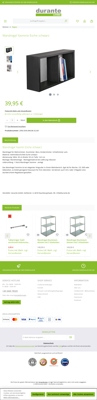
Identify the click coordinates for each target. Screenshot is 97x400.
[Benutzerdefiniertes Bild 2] (53, 362)
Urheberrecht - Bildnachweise (84, 291)
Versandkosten (43, 382)
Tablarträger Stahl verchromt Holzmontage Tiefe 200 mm (19, 241)
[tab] (10, 140)
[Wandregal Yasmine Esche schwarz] (54, 71)
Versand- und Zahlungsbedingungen (50, 291)
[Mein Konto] (85, 21)
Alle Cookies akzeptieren (83, 394)
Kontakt (40, 288)
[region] (48, 71)
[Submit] (70, 337)
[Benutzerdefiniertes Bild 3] (65, 362)
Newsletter (78, 285)
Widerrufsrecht (42, 294)
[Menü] (5, 21)
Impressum (78, 297)
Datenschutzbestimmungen (25, 346)
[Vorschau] (38, 235)
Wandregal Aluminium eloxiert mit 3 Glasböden (48, 241)
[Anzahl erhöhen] (17, 120)
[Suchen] (66, 21)
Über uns (77, 288)
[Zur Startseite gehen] (48, 12)
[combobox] (38, 21)
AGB (38, 297)
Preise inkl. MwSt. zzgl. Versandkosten (18, 111)
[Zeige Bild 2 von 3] (54, 95)
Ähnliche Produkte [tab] (12, 208)
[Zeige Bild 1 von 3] (50, 95)
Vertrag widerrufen (11, 302)
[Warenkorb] (92, 21)
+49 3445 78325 (10, 291)
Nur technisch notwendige (58, 394)
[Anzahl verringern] (7, 120)
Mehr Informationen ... (11, 398)
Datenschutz (78, 294)
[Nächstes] (90, 72)
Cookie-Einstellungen (44, 285)
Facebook (77, 300)
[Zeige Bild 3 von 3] (58, 95)
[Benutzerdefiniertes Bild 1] (43, 362)
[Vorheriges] (18, 72)
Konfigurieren (38, 394)
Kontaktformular (20, 295)
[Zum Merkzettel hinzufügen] (28, 235)
